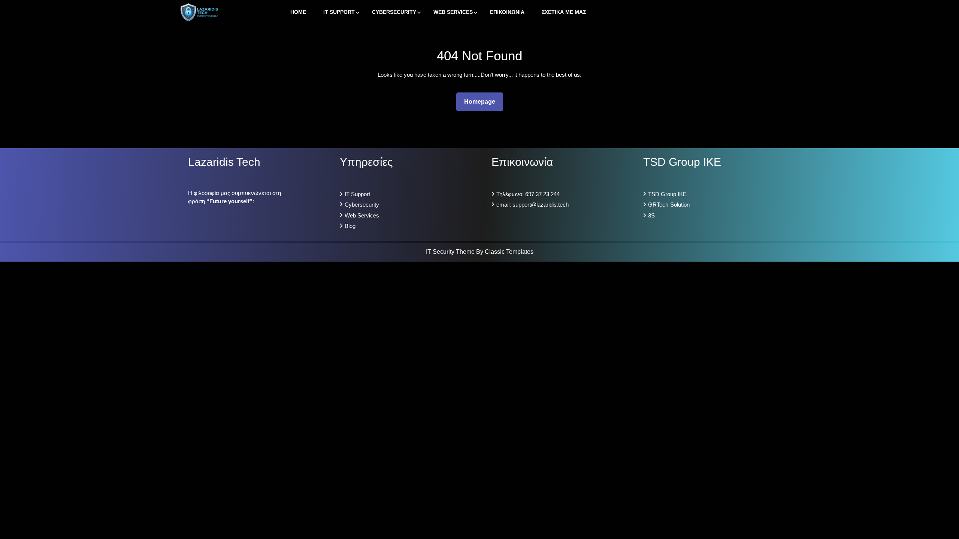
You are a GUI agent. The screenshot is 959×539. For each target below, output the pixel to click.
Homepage (482, 101)
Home (298, 12)
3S (651, 215)
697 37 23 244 (542, 194)
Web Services (453, 12)
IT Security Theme (451, 252)
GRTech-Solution (669, 204)
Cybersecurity (394, 12)
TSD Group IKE (667, 194)
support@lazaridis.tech (540, 204)
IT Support (339, 12)
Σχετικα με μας (564, 12)
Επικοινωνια (507, 12)
